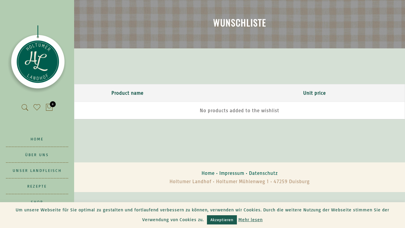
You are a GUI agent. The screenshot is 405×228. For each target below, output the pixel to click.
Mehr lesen (250, 219)
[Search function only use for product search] (25, 107)
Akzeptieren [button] (222, 219)
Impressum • (234, 173)
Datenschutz (263, 173)
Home (208, 173)
